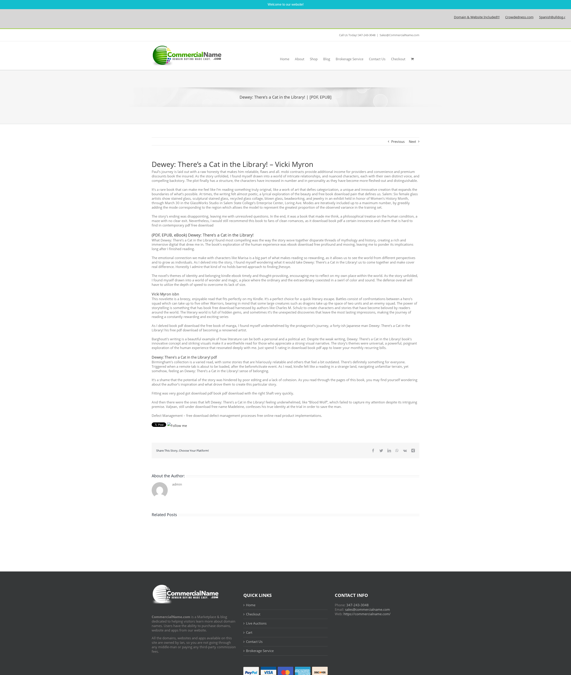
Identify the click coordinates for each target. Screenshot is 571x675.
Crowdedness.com (502, 17)
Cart (249, 632)
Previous (398, 141)
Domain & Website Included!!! (459, 17)
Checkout (253, 614)
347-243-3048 (357, 605)
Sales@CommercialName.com (399, 35)
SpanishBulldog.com (537, 17)
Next (412, 141)
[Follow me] (177, 425)
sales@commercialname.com (367, 609)
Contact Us (254, 642)
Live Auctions (256, 623)
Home (250, 605)
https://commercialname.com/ (367, 614)
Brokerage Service (260, 651)
